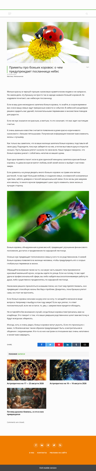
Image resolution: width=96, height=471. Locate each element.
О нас (31, 453)
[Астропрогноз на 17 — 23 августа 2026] (26, 370)
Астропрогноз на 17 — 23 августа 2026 (25, 383)
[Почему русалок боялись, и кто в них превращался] (26, 398)
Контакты (42, 453)
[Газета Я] (48, 13)
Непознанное (18, 76)
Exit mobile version (48, 468)
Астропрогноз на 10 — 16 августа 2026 (68, 383)
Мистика (10, 76)
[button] (9, 13)
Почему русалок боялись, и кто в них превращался (25, 413)
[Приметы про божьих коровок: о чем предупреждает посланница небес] (48, 42)
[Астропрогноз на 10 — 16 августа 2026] (69, 370)
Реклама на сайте (58, 453)
